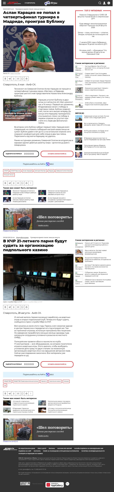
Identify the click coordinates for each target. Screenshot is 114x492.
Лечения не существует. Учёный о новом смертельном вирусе (96, 89)
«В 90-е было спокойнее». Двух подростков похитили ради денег (96, 103)
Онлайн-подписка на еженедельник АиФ (88, 448)
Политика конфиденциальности (93, 451)
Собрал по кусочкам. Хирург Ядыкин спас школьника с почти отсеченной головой (98, 82)
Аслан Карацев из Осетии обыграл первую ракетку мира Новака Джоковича (23, 199)
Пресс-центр (42, 448)
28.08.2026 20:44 (9, 237)
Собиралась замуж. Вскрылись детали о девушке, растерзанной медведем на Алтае (96, 274)
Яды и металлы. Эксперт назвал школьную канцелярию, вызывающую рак (96, 252)
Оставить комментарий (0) (57, 154)
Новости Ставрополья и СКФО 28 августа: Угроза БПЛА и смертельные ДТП (93, 17)
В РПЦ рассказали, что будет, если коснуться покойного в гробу (96, 131)
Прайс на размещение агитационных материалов (61, 451)
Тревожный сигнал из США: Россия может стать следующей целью (96, 116)
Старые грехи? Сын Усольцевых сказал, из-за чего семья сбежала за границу (97, 75)
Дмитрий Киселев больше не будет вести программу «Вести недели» (96, 153)
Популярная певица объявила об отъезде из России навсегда (95, 146)
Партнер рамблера (37, 483)
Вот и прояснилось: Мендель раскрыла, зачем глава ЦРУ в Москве (97, 124)
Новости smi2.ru (10, 231)
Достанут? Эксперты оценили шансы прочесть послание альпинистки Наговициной (98, 266)
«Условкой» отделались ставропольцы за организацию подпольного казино (23, 403)
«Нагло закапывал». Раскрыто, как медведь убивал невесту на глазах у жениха (97, 97)
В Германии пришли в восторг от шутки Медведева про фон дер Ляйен (97, 138)
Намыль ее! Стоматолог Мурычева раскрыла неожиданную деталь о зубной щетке (97, 244)
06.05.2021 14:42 (8, 9)
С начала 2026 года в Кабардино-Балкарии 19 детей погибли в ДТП (93, 43)
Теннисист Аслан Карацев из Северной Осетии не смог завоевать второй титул (58, 192)
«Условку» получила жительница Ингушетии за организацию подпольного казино (59, 410)
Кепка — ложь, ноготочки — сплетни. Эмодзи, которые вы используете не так (93, 34)
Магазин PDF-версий (64, 448)
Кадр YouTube (15, 73)
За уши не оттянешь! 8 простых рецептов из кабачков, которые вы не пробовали (98, 259)
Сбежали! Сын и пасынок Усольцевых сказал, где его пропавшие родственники (98, 281)
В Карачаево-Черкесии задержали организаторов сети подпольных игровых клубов (24, 410)
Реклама (52, 448)
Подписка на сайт (24, 451)
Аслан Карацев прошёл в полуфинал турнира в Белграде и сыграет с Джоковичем (59, 199)
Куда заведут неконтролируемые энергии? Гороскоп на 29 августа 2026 (93, 25)
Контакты (37, 451)
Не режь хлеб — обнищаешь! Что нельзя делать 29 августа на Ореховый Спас (93, 52)
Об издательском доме (26, 448)
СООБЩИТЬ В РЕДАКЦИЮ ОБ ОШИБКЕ (30, 453)
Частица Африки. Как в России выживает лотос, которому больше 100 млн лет (97, 68)
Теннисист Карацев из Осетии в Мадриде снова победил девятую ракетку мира (24, 192)
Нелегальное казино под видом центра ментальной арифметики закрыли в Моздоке (59, 403)
